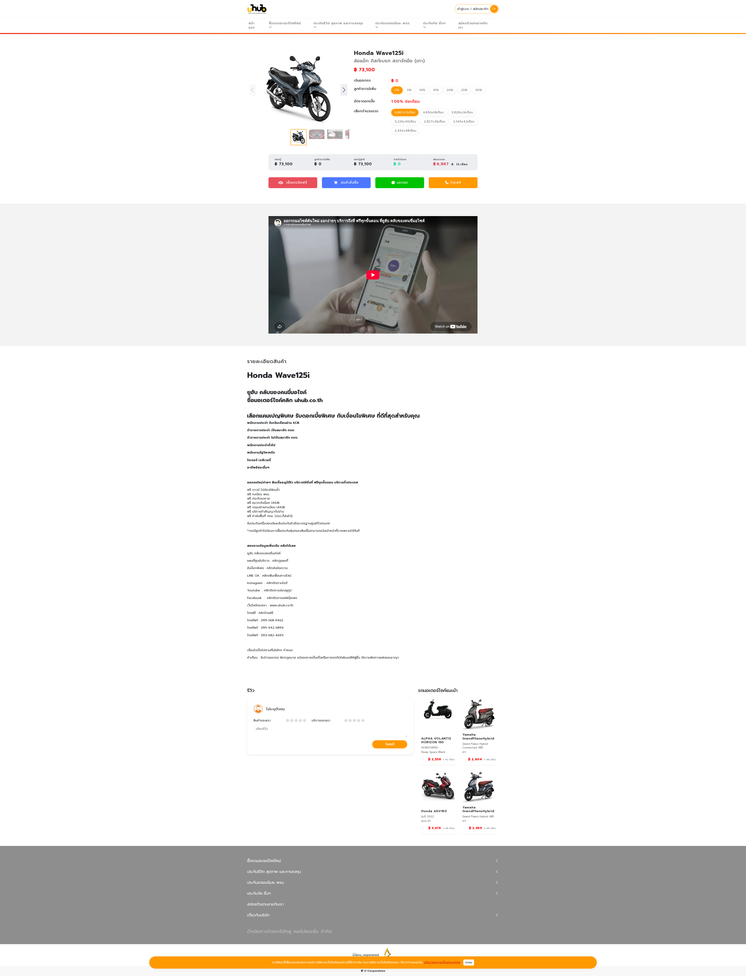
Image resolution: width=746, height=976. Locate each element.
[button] (344, 90)
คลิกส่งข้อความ (277, 568)
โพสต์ (389, 744)
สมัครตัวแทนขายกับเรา (473, 25)
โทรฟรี (455, 182)
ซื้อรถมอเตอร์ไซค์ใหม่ (285, 23)
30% (478, 90)
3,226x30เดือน (405, 121)
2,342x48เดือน (405, 130)
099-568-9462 (272, 620)
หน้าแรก (252, 25)
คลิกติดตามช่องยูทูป (278, 590)
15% (436, 90)
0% (396, 90)
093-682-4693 (272, 635)
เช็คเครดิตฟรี (296, 182)
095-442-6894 (272, 627)
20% (449, 90)
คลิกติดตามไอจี (277, 583)
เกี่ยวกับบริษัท (258, 915)
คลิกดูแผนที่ (280, 560)
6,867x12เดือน (405, 112)
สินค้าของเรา (262, 720)
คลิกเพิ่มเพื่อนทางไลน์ (276, 575)
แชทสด (402, 182)
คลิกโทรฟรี (266, 613)
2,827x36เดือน (434, 121)
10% (422, 90)
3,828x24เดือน (462, 112)
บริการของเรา (321, 720)
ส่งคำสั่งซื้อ (350, 182)
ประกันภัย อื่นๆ (434, 23)
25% (464, 90)
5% (409, 90)
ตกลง (468, 962)
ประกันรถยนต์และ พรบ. (392, 23)
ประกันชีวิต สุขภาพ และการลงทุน (338, 23)
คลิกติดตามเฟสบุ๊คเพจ (282, 598)
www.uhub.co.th (281, 605)
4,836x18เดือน (433, 112)
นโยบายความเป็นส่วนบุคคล (442, 962)
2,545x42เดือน (463, 121)
